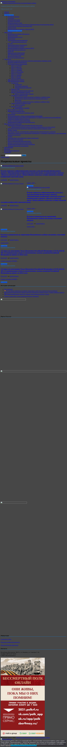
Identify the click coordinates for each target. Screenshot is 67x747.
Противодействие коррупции (13, 124)
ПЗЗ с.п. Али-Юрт (16, 65)
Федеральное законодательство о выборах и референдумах (32, 102)
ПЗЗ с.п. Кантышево (17, 72)
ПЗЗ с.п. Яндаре (16, 76)
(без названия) (8, 289)
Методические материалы (15, 139)
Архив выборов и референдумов (21, 103)
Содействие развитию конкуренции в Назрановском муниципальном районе (31, 24)
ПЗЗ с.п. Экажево (16, 75)
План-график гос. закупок (15, 109)
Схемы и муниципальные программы (19, 120)
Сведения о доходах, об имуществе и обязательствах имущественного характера (32, 131)
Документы (7, 59)
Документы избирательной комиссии (22, 91)
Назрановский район (14, 20)
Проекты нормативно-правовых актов (22, 113)
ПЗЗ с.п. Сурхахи (16, 73)
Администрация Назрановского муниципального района (18, 6)
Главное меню (5, 157)
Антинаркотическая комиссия (16, 50)
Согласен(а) (14, 745)
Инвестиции (11, 38)
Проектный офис (13, 35)
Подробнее (30, 186)
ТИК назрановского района (16, 79)
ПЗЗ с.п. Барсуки (16, 67)
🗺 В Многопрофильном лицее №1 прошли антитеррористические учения (26, 294)
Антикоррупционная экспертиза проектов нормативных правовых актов (29, 61)
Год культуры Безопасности (16, 57)
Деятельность (8, 32)
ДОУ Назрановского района (16, 46)
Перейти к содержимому (8, 1)
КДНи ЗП (11, 51)
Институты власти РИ (14, 56)
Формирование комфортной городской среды (21, 122)
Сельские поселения (14, 21)
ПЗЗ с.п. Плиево (16, 78)
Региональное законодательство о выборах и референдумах (32, 97)
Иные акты (18, 100)
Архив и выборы (20, 105)
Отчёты (10, 136)
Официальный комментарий (16, 53)
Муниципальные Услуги (15, 37)
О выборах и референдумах (19, 95)
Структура (11, 18)
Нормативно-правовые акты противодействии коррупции (25, 125)
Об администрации (13, 16)
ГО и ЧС (10, 43)
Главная (6, 12)
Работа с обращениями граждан (20, 92)
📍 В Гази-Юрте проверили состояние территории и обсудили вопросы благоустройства (30, 291)
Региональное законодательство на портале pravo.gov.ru (31, 98)
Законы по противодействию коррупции (20, 143)
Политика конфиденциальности (17, 62)
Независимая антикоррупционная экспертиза (21, 144)
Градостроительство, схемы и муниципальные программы (25, 116)
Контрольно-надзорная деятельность (18, 34)
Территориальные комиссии (23, 87)
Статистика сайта (6, 639)
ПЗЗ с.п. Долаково (16, 70)
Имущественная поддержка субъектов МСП (21, 29)
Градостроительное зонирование (17, 45)
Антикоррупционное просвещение (18, 146)
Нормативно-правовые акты (16, 111)
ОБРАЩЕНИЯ (8, 147)
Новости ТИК (15, 89)
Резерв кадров (12, 27)
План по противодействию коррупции (19, 141)
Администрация (9, 15)
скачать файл (31, 226)
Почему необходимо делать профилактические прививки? (21, 296)
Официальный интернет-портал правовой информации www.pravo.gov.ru (33, 127)
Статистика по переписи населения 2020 (20, 26)
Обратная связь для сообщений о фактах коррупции (23, 138)
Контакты (7, 149)
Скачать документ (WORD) (9, 261)
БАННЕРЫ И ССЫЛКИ (22, 108)
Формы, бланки (12, 130)
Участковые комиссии (21, 86)
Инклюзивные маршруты (11, 150)
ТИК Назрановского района (16, 81)
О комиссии (14, 83)
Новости (6, 13)
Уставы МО (7, 152)
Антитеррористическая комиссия (17, 40)
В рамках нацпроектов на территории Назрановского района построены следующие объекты (44, 218)
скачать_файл (31, 183)
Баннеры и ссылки (16, 106)
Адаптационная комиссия (19, 42)
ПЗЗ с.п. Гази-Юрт (16, 68)
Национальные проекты (15, 31)
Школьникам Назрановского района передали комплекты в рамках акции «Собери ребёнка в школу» (34, 292)
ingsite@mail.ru (14, 180)
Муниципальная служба (15, 23)
